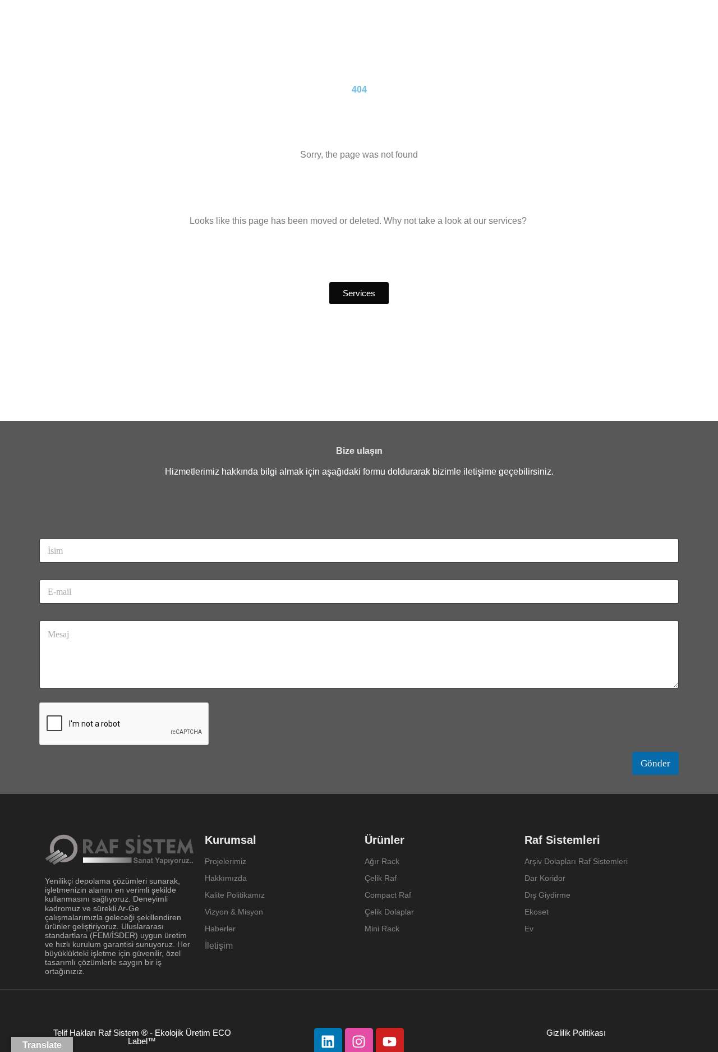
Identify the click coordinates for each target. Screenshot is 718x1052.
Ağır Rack (382, 861)
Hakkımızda (226, 878)
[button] (359, 293)
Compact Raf (388, 894)
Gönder (655, 763)
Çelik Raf (381, 878)
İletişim (219, 945)
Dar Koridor (546, 878)
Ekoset (537, 911)
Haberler (220, 928)
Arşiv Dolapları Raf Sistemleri (576, 861)
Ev (528, 928)
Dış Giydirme (547, 894)
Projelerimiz (225, 861)
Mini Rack (382, 928)
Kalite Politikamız (235, 894)
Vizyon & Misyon (234, 911)
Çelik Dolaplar (389, 911)
